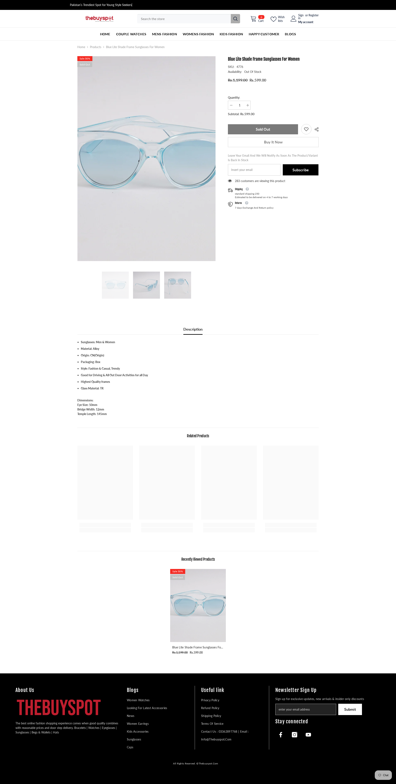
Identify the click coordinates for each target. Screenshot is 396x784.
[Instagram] (294, 734)
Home (81, 47)
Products (95, 47)
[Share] (315, 129)
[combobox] (184, 18)
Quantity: (234, 97)
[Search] (188, 18)
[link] (306, 129)
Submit (350, 709)
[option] (146, 158)
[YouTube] (308, 734)
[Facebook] (280, 734)
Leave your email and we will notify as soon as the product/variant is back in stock (273, 158)
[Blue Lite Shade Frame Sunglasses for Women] (198, 605)
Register (314, 15)
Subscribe (300, 170)
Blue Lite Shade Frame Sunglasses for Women (197, 648)
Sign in (301, 17)
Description (193, 329)
